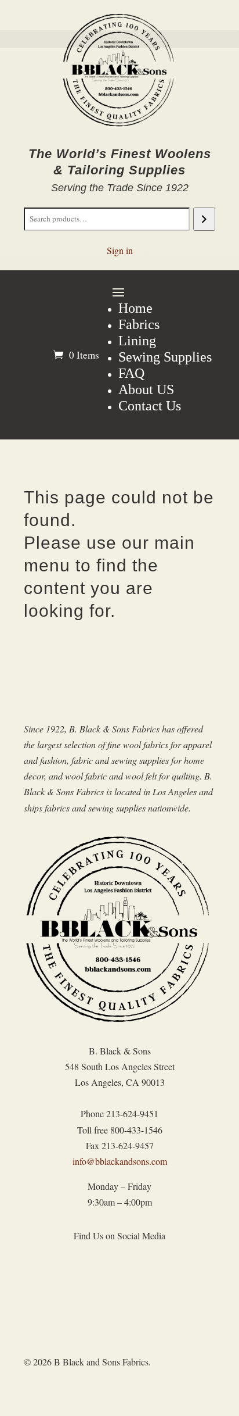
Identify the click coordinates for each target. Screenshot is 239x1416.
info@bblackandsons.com (120, 1161)
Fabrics (139, 324)
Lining (137, 340)
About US (146, 389)
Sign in (120, 250)
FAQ (131, 373)
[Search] (204, 219)
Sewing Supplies (165, 356)
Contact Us (149, 405)
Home (135, 308)
